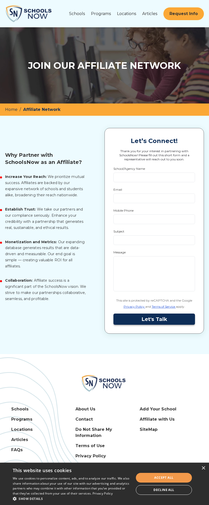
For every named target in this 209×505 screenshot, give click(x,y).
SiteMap (149, 429)
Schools (77, 13)
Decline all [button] (163, 490)
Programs (101, 13)
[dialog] (104, 484)
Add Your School (158, 409)
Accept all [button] (163, 477)
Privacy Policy (134, 306)
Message (119, 252)
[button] (71, 498)
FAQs (17, 449)
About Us (85, 409)
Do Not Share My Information (93, 432)
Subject (118, 231)
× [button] (203, 468)
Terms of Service (164, 306)
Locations (126, 13)
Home (12, 109)
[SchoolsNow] (104, 383)
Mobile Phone (123, 210)
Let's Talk (154, 319)
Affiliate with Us (157, 419)
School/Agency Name (129, 169)
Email (117, 189)
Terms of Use (90, 445)
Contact (84, 419)
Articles (149, 13)
